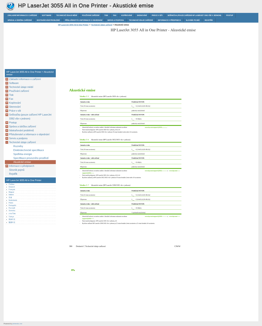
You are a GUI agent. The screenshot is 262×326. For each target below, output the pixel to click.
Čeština (11, 184)
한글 (10, 197)
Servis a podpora (115, 20)
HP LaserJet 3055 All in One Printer (10, 6)
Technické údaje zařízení (141, 20)
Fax (114, 15)
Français (12, 189)
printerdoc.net (17, 323)
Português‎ (12, 205)
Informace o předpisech (169, 20)
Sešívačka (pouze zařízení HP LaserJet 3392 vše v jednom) (194, 15)
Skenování (142, 15)
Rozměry (18, 146)
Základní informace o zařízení (22, 15)
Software (46, 15)
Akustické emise (22, 162)
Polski (11, 203)
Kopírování (126, 15)
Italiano (11, 194)
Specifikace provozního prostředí (31, 158)
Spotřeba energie (22, 154)
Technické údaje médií (66, 15)
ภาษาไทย (12, 213)
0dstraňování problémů (48, 20)
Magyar (11, 192)
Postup (229, 15)
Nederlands (13, 200)
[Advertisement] (82, 48)
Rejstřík (209, 20)
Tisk (106, 15)
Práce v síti (157, 15)
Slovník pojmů (193, 20)
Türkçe (11, 216)
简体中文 (12, 219)
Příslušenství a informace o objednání (83, 20)
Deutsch (12, 187)
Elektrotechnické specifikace (28, 150)
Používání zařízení (90, 15)
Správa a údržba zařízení (20, 20)
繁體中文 (12, 222)
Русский (12, 208)
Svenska (12, 210)
